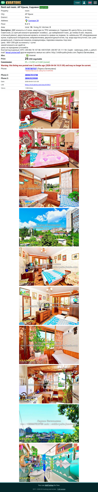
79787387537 (31, 68)
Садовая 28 (33, 20)
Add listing (49, 485)
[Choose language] (89, 3)
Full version (61, 489)
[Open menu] (95, 2)
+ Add (77, 3)
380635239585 (31, 78)
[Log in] (84, 3)
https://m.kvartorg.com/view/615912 (37, 85)
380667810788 (31, 75)
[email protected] (13, 52)
